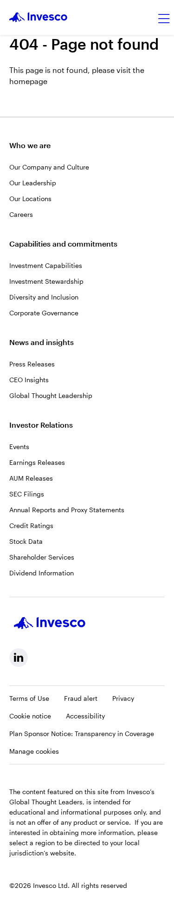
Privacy (123, 698)
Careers (21, 214)
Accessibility (85, 716)
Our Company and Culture (49, 167)
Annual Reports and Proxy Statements (66, 510)
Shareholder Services (41, 557)
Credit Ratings (31, 525)
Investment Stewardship (46, 281)
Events (19, 446)
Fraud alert (80, 698)
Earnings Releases (37, 462)
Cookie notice (30, 716)
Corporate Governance (43, 313)
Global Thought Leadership (50, 395)
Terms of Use (29, 698)
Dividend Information (41, 573)
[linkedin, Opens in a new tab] (18, 657)
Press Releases (32, 364)
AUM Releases (31, 478)
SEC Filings (26, 494)
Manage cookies (34, 751)
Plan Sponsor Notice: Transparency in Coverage (81, 733)
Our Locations (30, 198)
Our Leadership (32, 183)
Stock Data (26, 541)
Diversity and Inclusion (43, 297)
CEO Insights (29, 380)
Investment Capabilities (45, 265)
